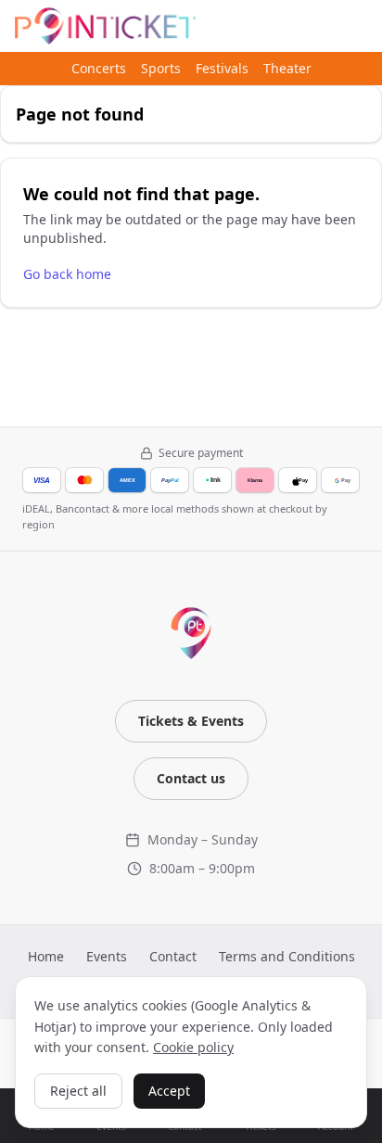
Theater (287, 68)
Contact (173, 956)
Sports (161, 68)
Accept (169, 1090)
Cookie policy (193, 1047)
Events (106, 956)
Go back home (67, 274)
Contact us (191, 778)
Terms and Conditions (287, 956)
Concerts (98, 68)
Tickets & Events (191, 721)
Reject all (78, 1090)
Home (46, 956)
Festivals (222, 68)
